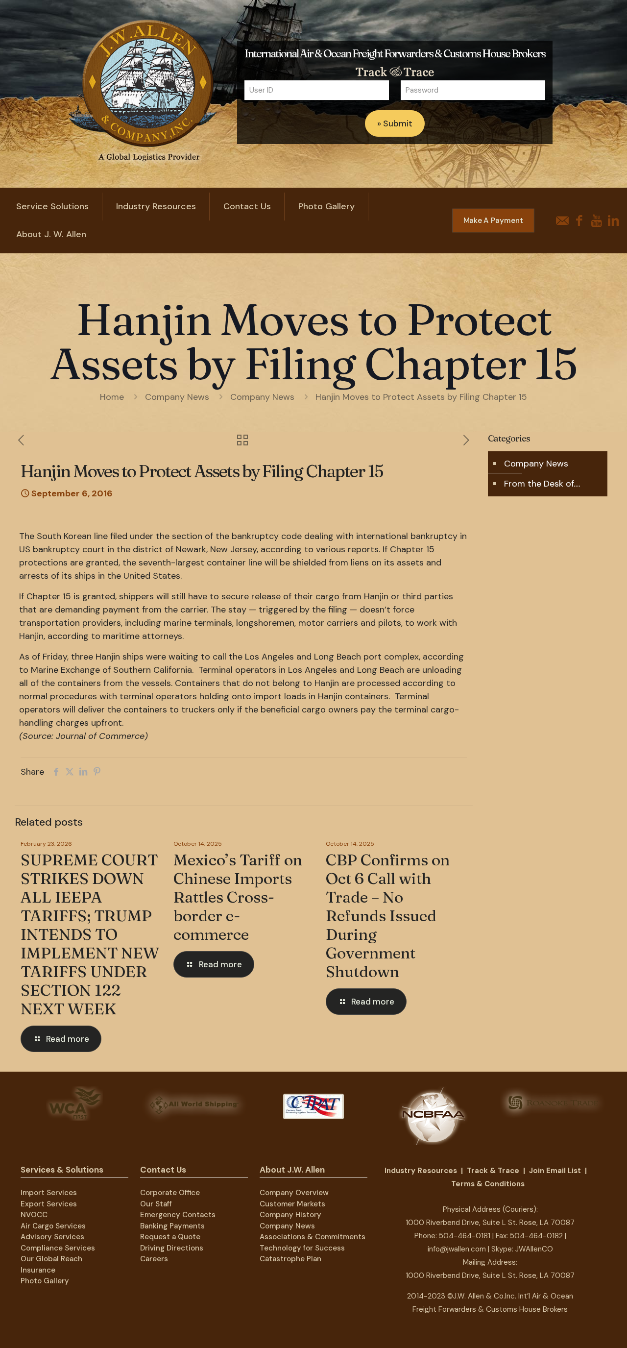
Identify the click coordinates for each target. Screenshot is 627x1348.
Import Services (49, 1193)
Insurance (38, 1270)
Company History (290, 1215)
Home (112, 397)
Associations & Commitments (312, 1237)
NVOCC (34, 1215)
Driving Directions (171, 1248)
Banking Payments (172, 1226)
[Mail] (562, 221)
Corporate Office (170, 1193)
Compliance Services (58, 1248)
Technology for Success (302, 1248)
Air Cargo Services (53, 1226)
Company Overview (294, 1193)
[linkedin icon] (613, 221)
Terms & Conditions (488, 1184)
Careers (154, 1259)
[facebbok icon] (579, 221)
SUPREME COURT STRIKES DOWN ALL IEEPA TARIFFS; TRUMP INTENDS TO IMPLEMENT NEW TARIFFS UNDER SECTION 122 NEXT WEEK (90, 934)
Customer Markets (292, 1204)
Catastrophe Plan (290, 1259)
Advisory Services (52, 1237)
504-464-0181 (464, 1236)
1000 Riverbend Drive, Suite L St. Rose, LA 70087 (490, 1222)
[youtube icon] (596, 221)
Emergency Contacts (178, 1215)
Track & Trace (493, 1171)
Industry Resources (421, 1171)
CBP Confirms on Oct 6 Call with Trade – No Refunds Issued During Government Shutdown (388, 915)
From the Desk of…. (542, 484)
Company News (177, 397)
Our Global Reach (51, 1259)
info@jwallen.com (457, 1249)
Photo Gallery (45, 1281)
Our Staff (156, 1204)
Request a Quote (170, 1237)
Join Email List (555, 1171)
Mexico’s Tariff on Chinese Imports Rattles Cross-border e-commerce (237, 897)
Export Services (49, 1204)
